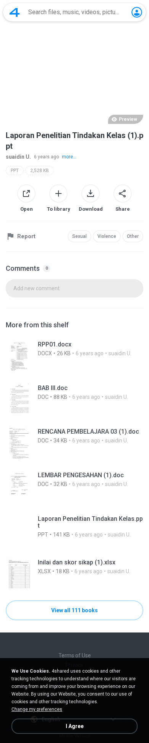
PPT (15, 170)
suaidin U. (18, 157)
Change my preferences (36, 709)
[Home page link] (14, 12)
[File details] (74, 357)
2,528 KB (39, 170)
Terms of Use (74, 655)
